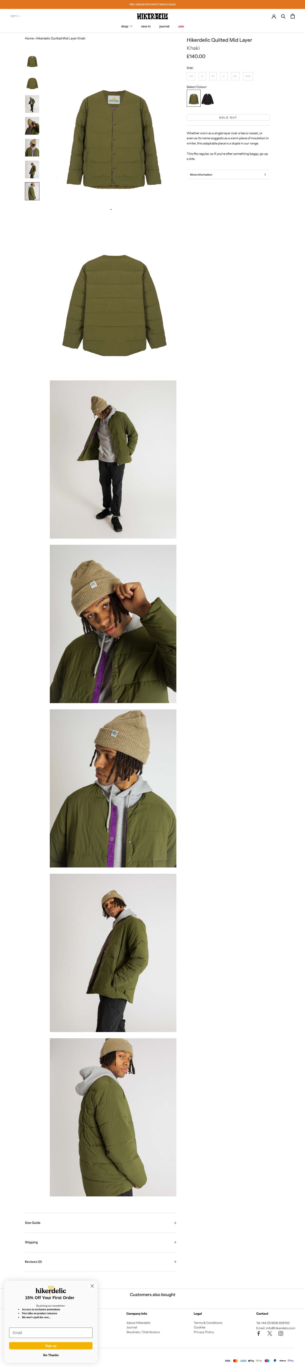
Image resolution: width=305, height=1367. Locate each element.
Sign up (50, 1345)
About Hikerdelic (138, 1323)
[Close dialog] (92, 1286)
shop (124, 26)
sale (181, 26)
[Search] (283, 16)
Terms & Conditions (208, 1323)
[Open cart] (293, 16)
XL (235, 76)
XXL (248, 76)
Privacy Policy (204, 1332)
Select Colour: (197, 87)
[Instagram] (280, 1333)
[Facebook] (258, 1333)
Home (29, 38)
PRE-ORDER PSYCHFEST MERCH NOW (152, 4)
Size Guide (32, 1223)
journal (164, 26)
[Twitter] (269, 1333)
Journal (131, 1327)
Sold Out (228, 117)
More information (201, 174)
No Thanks (51, 1355)
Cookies (199, 1327)
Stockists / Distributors (143, 1332)
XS (191, 76)
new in (146, 26)
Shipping (31, 1242)
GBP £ (14, 16)
